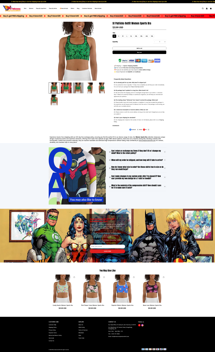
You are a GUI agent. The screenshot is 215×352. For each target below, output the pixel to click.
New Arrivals (98, 8)
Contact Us (51, 340)
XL (131, 36)
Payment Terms (53, 332)
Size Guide (51, 338)
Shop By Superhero (41, 8)
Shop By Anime (53, 8)
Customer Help (52, 324)
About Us (81, 324)
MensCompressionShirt (56, 349)
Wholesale (81, 332)
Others (72, 8)
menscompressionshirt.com (147, 140)
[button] (202, 8)
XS (114, 36)
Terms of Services (83, 330)
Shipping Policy (53, 327)
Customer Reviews (87, 8)
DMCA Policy (82, 327)
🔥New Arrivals (64, 8)
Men (25, 8)
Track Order (81, 338)
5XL (152, 36)
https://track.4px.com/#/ (137, 86)
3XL (141, 36)
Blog (78, 8)
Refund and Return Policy (55, 335)
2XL (136, 36)
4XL (147, 36)
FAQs (80, 335)
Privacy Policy (52, 330)
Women (31, 8)
